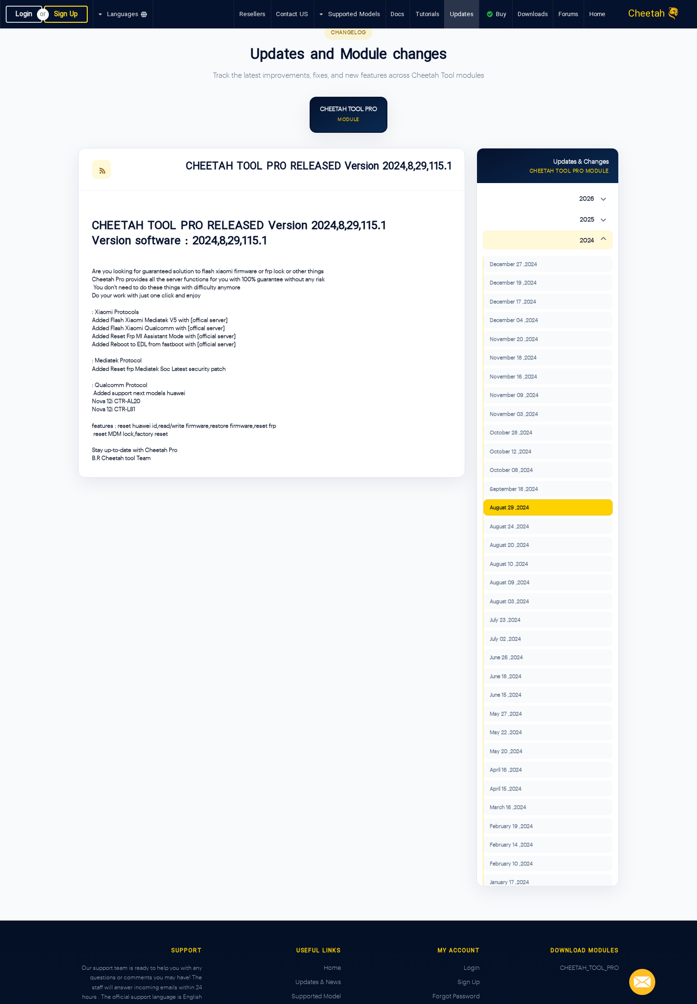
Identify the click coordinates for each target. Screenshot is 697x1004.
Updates (461, 14)
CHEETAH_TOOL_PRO (589, 967)
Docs (397, 14)
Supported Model (316, 996)
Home (597, 14)
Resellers (252, 14)
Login (24, 14)
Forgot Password (456, 996)
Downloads (533, 14)
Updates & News (318, 981)
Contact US (292, 14)
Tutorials (427, 14)
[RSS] (101, 169)
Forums (568, 14)
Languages (122, 14)
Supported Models (354, 14)
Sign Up (66, 14)
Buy (500, 14)
